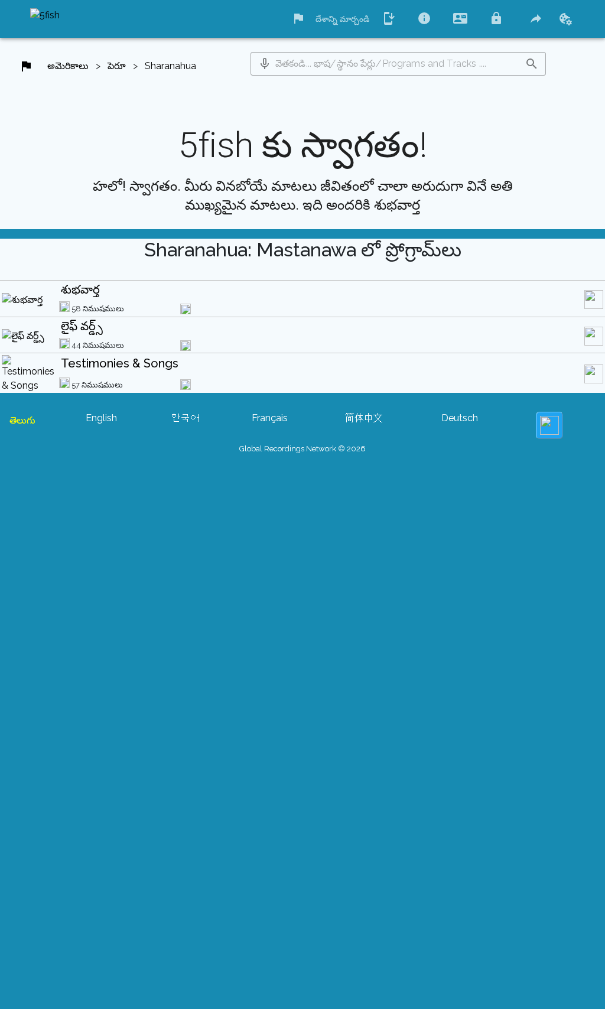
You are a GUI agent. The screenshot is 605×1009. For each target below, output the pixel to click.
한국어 (185, 418)
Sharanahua (170, 65)
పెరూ (117, 65)
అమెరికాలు (68, 65)
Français (270, 418)
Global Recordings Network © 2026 (302, 448)
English (101, 418)
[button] (265, 64)
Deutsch (459, 418)
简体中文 (364, 418)
